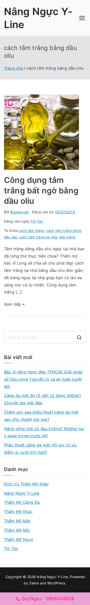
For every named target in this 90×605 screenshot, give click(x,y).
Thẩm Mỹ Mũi (17, 530)
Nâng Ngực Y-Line (22, 493)
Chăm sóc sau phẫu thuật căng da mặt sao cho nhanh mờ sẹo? (41, 416)
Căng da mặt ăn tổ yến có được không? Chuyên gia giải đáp (42, 399)
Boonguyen (19, 212)
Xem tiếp (12, 304)
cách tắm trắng (31, 230)
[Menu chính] (82, 18)
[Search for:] (45, 337)
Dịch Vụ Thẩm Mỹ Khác (26, 483)
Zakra (34, 583)
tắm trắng (67, 237)
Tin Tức (36, 221)
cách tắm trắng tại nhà (38, 237)
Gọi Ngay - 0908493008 (48, 598)
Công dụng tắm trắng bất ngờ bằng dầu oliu (41, 190)
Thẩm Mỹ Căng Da (22, 502)
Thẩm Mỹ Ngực (19, 539)
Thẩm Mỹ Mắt (17, 520)
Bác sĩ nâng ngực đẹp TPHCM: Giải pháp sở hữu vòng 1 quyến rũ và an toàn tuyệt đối (43, 379)
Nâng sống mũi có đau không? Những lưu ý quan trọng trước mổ (44, 432)
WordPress (56, 583)
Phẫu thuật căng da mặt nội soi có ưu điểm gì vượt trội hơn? (40, 448)
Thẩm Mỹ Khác (18, 511)
